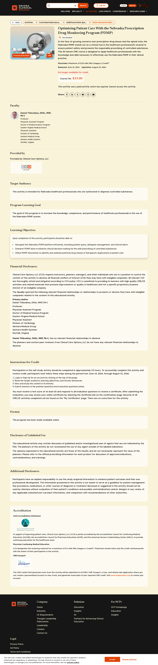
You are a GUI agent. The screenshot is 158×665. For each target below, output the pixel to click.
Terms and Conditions (20, 651)
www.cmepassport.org (120, 575)
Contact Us (42, 633)
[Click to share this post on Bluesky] (82, 94)
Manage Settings (129, 659)
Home (40, 607)
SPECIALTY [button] (77, 11)
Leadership (42, 625)
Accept (112, 659)
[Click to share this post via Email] (93, 94)
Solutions (41, 611)
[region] (79, 659)
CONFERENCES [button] (120, 11)
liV (75, 615)
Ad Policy (14, 648)
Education (79, 607)
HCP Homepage (119, 607)
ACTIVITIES (91, 11)
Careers (40, 629)
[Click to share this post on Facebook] (67, 94)
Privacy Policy (16, 644)
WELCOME (65, 11)
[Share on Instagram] (88, 94)
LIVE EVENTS (105, 11)
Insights (77, 611)
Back (17, 22)
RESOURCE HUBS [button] (137, 11)
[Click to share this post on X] (77, 94)
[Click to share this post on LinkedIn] (72, 94)
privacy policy (73, 662)
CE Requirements (45, 615)
